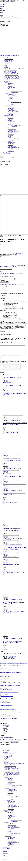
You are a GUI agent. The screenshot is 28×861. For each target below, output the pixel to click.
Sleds (12, 103)
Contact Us (2, 6)
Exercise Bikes (11, 87)
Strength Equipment (9, 60)
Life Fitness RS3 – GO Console (12, 77)
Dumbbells (7, 62)
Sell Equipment (6, 152)
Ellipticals (10, 84)
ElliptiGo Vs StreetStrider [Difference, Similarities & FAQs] (11, 678)
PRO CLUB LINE (7, 382)
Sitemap (4, 733)
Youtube (7, 737)
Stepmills (10, 86)
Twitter (6, 284)
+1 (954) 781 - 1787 (11, 656)
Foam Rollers (11, 113)
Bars (6, 65)
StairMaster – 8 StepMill (10, 72)
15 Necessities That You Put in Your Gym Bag (8, 718)
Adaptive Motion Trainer (16, 91)
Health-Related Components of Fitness (7, 698)
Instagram (11, 737)
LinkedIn (10, 284)
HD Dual (5, 562)
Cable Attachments (12, 110)
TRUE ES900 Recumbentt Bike (12, 79)
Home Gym (10, 97)
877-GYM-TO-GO (10, 1)
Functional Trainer (12, 130)
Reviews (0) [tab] (5, 288)
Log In (1, 12)
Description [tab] (5, 286)
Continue (7, 744)
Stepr (6, 67)
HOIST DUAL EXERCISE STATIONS (11, 458)
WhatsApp (21, 284)
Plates (6, 64)
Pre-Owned (5, 57)
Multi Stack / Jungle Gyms (14, 132)
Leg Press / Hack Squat (16, 102)
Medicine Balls (11, 107)
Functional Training (12, 95)
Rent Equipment (6, 153)
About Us (2, 4)
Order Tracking (6, 729)
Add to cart (3, 280)
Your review (3, 344)
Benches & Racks (12, 94)
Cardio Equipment (9, 59)
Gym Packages (8, 61)
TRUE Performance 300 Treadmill (12, 78)
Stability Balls (11, 108)
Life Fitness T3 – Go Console (11, 75)
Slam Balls (10, 109)
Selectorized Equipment (13, 131)
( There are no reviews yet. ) (6, 269)
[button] (1, 15)
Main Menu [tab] (5, 749)
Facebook (2, 284)
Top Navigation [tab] (6, 750)
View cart (2, 744)
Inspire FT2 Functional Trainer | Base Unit (14, 68)
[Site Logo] (9, 17)
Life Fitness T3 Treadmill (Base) (12, 73)
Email (17, 284)
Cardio (6, 82)
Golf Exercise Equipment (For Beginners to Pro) (9, 692)
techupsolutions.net (14, 741)
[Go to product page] (15, 377)
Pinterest (14, 284)
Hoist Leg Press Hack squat (11, 70)
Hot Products (5, 66)
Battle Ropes (11, 151)
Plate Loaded (11, 134)
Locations (2, 10)
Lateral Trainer (14, 126)
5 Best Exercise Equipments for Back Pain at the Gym (10, 711)
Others (9, 89)
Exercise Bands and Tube (13, 111)
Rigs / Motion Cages (15, 138)
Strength (7, 93)
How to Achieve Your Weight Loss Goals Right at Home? (11, 672)
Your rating (3, 342)
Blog (1, 8)
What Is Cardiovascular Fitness (6, 705)
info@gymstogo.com (10, 657)
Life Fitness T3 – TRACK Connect (13, 76)
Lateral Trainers (14, 92)
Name (1, 356)
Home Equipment (6, 81)
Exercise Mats (11, 114)
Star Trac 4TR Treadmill (10, 71)
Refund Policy (6, 726)
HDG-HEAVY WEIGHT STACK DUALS (14, 273)
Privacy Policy (6, 725)
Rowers (9, 88)
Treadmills (10, 83)
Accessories (8, 105)
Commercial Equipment (8, 115)
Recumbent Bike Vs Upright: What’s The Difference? (10, 685)
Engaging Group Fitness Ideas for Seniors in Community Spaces (12, 665)
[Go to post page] (13, 663)
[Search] (13, 157)
